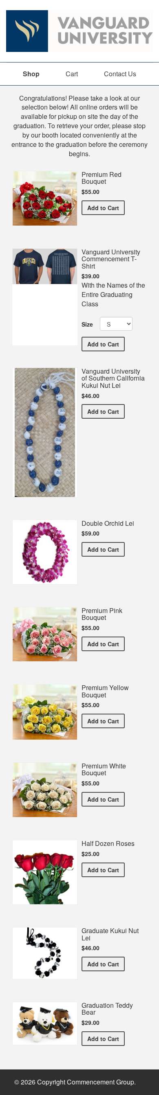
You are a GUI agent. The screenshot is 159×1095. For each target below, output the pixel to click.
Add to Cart (106, 207)
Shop (31, 73)
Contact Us (120, 73)
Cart (72, 73)
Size (87, 324)
